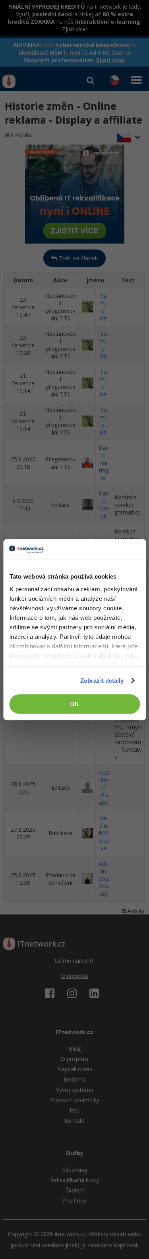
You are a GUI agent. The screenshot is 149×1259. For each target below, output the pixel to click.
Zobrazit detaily (102, 680)
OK (74, 704)
